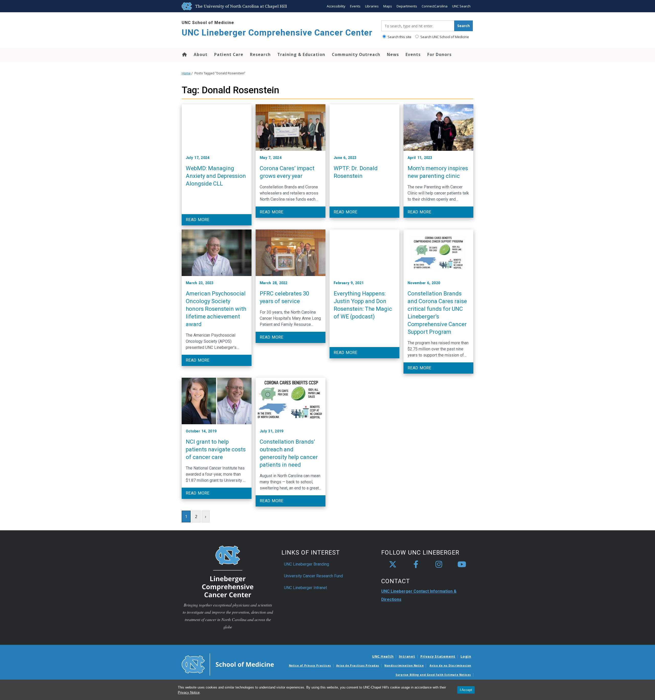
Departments (407, 6)
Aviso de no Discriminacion (450, 665)
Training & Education (301, 54)
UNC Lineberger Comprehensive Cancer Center (277, 33)
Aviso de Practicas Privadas (357, 665)
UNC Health (383, 656)
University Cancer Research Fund (313, 575)
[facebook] (415, 564)
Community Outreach (356, 54)
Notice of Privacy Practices (310, 665)
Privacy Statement (437, 656)
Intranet (407, 656)
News (393, 54)
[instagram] (438, 564)
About (201, 54)
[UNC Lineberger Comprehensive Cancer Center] (227, 571)
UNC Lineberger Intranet (305, 587)
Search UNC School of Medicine (444, 37)
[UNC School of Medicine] (228, 664)
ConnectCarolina (434, 6)
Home (184, 54)
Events (355, 6)
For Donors (439, 54)
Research (260, 54)
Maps (387, 6)
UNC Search (461, 6)
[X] (392, 564)
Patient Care (228, 54)
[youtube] (461, 564)
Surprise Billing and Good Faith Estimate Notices (433, 674)
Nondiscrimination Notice (404, 665)
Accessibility (336, 6)
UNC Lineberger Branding (306, 564)
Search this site (399, 37)
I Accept (466, 690)
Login (466, 656)
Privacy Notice (189, 692)
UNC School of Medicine (208, 22)
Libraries (372, 6)
